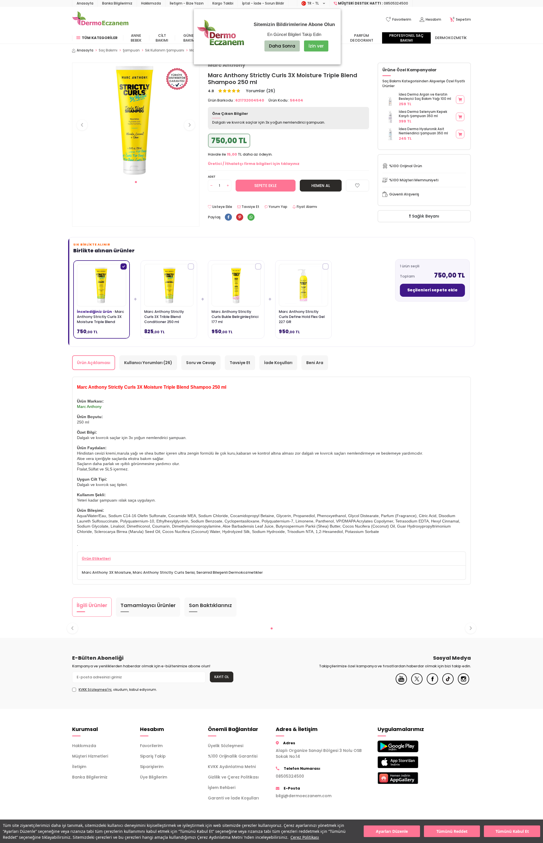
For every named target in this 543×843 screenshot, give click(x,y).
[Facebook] (432, 683)
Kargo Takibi (222, 3)
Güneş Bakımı (189, 38)
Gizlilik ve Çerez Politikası (233, 777)
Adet (212, 177)
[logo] (100, 19)
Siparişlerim (151, 766)
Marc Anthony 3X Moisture (106, 572)
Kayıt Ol (221, 676)
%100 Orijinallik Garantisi (232, 756)
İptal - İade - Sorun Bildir (263, 3)
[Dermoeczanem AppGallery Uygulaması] (407, 778)
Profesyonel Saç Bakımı (406, 38)
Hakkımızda (151, 3)
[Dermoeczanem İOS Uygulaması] (407, 762)
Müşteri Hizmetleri (90, 756)
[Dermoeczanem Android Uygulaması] (407, 746)
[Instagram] (463, 683)
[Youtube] (401, 683)
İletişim (79, 766)
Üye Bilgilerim (153, 777)
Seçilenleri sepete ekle (432, 290)
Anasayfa (85, 3)
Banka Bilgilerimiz (117, 3)
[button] (136, 182)
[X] (417, 683)
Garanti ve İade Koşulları (233, 798)
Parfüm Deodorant (361, 38)
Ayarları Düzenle (392, 831)
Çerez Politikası (304, 837)
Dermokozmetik (451, 37)
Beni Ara (314, 362)
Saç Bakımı (108, 50)
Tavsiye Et (250, 207)
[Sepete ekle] (460, 99)
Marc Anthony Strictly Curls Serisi (164, 572)
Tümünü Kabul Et (512, 831)
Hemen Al (320, 185)
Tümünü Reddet (451, 831)
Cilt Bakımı (162, 38)
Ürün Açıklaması (93, 362)
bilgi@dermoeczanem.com (303, 796)
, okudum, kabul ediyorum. (118, 689)
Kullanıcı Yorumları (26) (148, 362)
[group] (135, 120)
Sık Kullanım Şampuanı (164, 50)
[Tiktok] (448, 683)
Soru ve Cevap (201, 362)
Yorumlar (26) (260, 91)
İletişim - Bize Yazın (187, 3)
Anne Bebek (136, 38)
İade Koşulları (278, 362)
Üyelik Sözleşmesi (225, 746)
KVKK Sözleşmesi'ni (95, 689)
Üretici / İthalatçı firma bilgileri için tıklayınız (253, 163)
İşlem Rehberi (221, 787)
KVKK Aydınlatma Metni (232, 766)
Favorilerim (151, 746)
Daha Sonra (282, 46)
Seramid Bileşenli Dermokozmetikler (229, 572)
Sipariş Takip (153, 756)
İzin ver (316, 46)
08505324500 (290, 776)
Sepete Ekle (265, 185)
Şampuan (131, 50)
